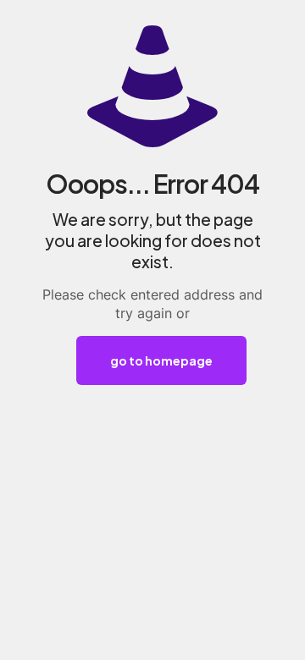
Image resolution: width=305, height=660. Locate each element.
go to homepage (161, 360)
